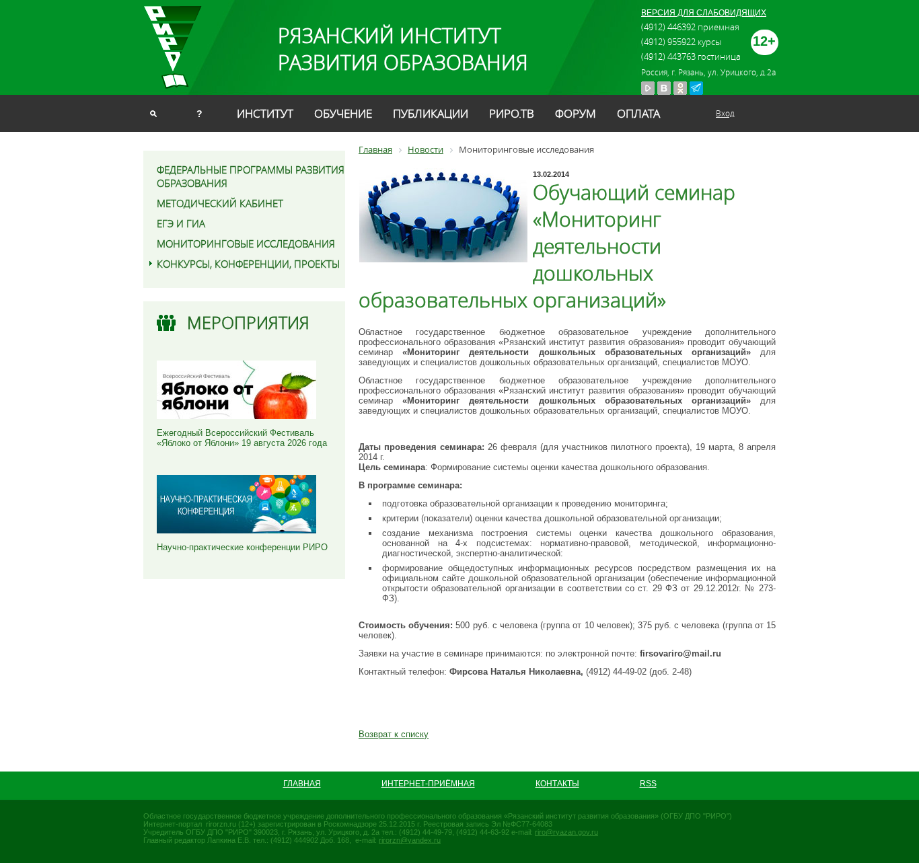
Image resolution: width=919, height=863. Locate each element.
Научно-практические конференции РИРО (242, 547)
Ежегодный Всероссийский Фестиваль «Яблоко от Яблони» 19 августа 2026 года (242, 438)
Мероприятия (248, 322)
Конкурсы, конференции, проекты (248, 263)
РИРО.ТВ (511, 113)
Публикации (430, 113)
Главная (302, 783)
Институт (265, 113)
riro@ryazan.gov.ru (566, 832)
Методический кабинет (220, 203)
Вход (725, 113)
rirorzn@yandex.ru (410, 840)
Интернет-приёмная (428, 783)
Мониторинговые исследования (246, 243)
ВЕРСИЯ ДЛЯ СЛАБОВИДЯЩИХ (703, 12)
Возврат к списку (394, 734)
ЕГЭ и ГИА (181, 223)
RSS (648, 783)
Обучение (343, 113)
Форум (575, 113)
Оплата (638, 113)
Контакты (557, 783)
